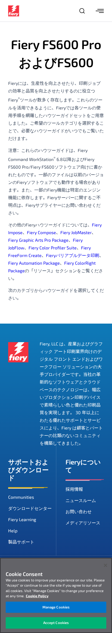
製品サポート (21, 541)
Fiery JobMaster (76, 232)
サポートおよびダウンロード (28, 470)
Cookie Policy (37, 596)
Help (12, 530)
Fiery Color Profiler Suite (53, 247)
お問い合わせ (79, 511)
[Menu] (100, 10)
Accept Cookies (56, 622)
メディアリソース (83, 522)
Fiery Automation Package (34, 262)
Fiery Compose (41, 232)
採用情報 (74, 489)
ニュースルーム (81, 500)
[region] (56, 595)
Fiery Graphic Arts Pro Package (38, 240)
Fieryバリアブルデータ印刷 (72, 255)
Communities (21, 497)
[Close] (105, 565)
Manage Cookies (56, 607)
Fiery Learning (22, 519)
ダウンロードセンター (30, 508)
